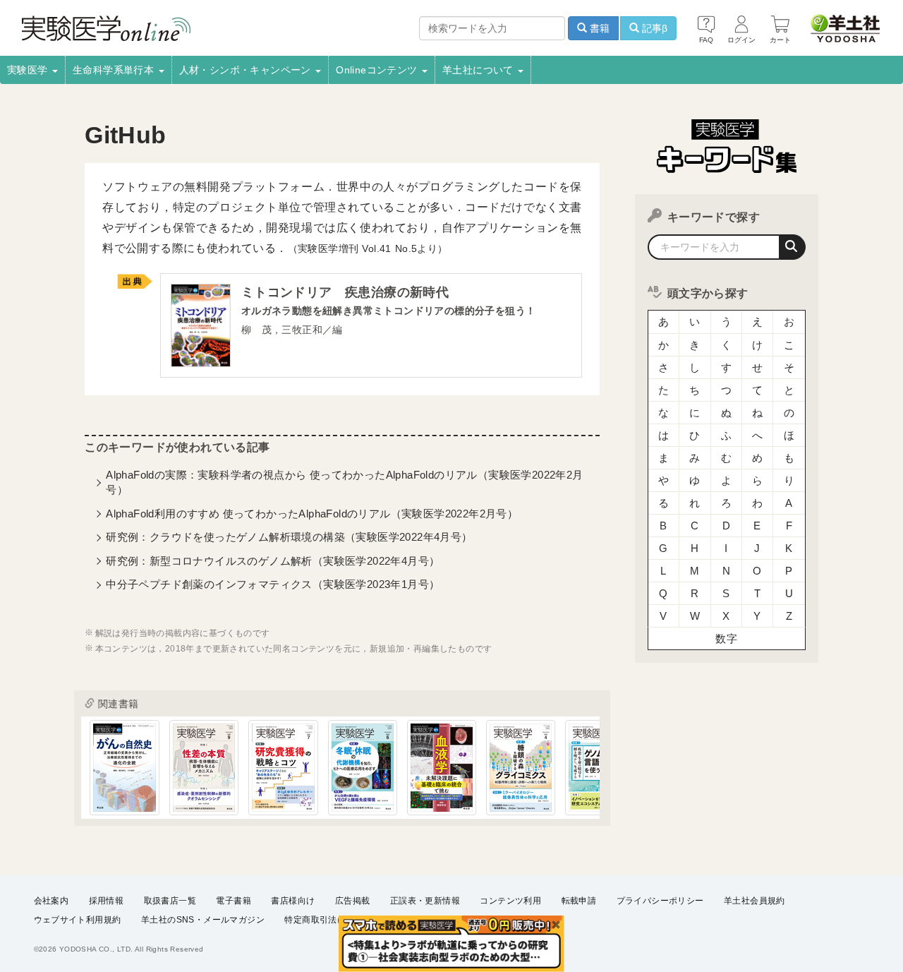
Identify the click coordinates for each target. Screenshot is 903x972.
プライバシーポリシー (660, 901)
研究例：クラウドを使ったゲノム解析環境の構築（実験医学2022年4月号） (289, 537)
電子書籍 (233, 901)
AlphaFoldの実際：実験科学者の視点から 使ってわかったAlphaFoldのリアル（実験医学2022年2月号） (344, 482)
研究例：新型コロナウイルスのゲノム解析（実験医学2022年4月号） (273, 561)
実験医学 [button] (29, 70)
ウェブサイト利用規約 (77, 920)
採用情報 (106, 901)
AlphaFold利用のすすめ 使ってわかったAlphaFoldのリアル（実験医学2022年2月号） (312, 514)
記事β (653, 28)
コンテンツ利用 (510, 901)
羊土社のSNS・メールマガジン (203, 920)
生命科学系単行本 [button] (115, 70)
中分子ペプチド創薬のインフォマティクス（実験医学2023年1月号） (273, 584)
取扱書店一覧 (170, 901)
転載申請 (579, 901)
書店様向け (293, 901)
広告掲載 (352, 901)
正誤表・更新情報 (425, 901)
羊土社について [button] (479, 70)
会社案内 (51, 901)
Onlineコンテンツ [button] (378, 70)
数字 (726, 638)
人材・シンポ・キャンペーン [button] (247, 70)
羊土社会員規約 (754, 901)
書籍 (598, 28)
